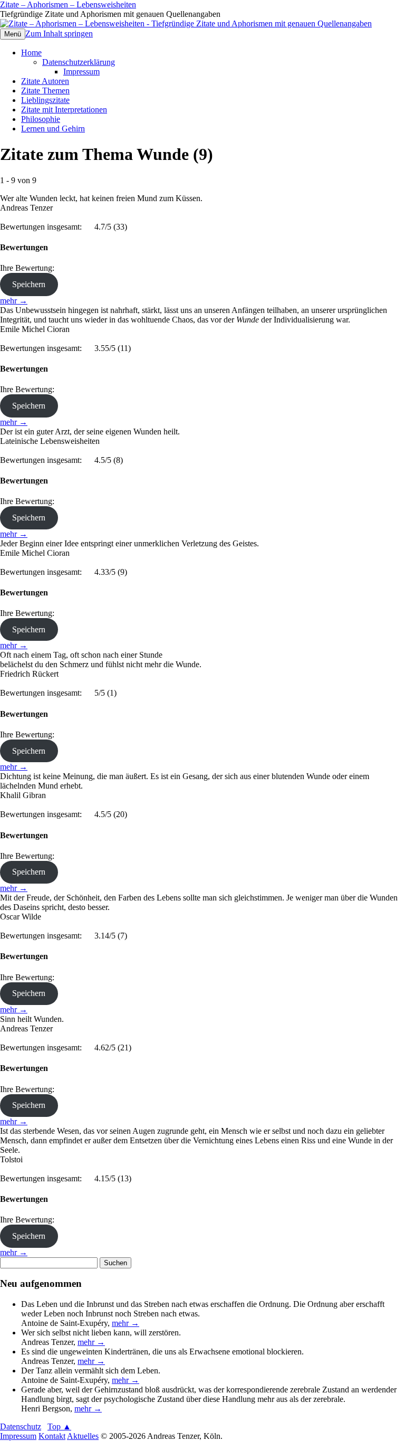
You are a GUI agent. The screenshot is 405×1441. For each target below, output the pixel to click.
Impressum (81, 71)
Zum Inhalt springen (59, 33)
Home (31, 52)
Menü (12, 34)
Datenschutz (20, 1426)
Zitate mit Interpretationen (64, 109)
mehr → (13, 300)
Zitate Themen (45, 90)
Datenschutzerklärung (78, 62)
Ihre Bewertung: (29, 267)
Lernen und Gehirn (53, 128)
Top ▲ (59, 1426)
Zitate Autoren (45, 81)
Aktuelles (83, 1435)
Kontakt (51, 1435)
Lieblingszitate (45, 100)
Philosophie (40, 119)
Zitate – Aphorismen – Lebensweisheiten (68, 4)
